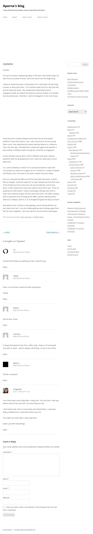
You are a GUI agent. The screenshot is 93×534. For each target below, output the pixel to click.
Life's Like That (26, 217)
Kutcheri (73, 170)
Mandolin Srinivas (76, 173)
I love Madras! (53, 232)
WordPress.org (72, 255)
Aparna (16, 363)
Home (5, 17)
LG (14, 249)
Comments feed (73, 252)
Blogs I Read (27, 17)
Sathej (15, 276)
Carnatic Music (74, 165)
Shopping (70, 185)
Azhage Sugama (73, 88)
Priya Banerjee (72, 211)
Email (6, 488)
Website (6, 497)
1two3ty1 (72, 133)
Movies (70, 147)
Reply (5, 267)
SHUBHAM (71, 223)
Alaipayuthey (72, 127)
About (14, 17)
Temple (70, 191)
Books (69, 135)
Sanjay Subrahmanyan (78, 176)
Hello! (6, 232)
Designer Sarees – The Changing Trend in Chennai (78, 217)
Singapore (71, 188)
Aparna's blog (13, 6)
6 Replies (6, 70)
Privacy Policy (42, 17)
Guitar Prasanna (76, 167)
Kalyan (16, 308)
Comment (7, 452)
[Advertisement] (46, 38)
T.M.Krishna (74, 179)
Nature (70, 182)
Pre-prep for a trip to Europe (77, 96)
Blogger (83, 211)
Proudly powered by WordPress (24, 530)
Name (6, 479)
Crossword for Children (75, 138)
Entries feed (71, 249)
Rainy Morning (72, 79)
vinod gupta (71, 214)
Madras (70, 144)
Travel (69, 194)
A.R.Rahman (73, 162)
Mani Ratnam (74, 150)
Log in (69, 246)
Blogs (69, 130)
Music (69, 159)
